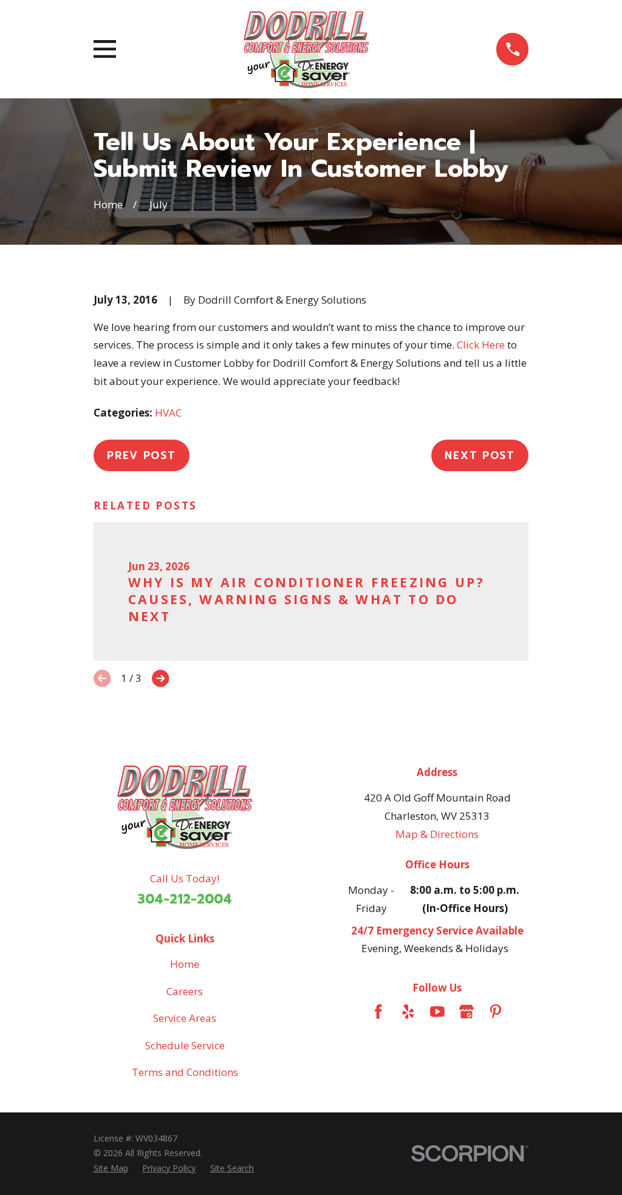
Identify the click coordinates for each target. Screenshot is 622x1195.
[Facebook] (378, 1011)
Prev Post (141, 455)
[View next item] (160, 678)
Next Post (479, 455)
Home (184, 964)
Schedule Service (185, 1045)
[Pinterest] (495, 1011)
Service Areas (184, 1018)
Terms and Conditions (185, 1072)
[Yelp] (408, 1011)
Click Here (481, 345)
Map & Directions (437, 834)
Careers (184, 991)
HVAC (168, 413)
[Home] (306, 49)
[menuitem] (111, 1168)
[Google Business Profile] (466, 1011)
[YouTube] (437, 1011)
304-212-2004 (184, 899)
